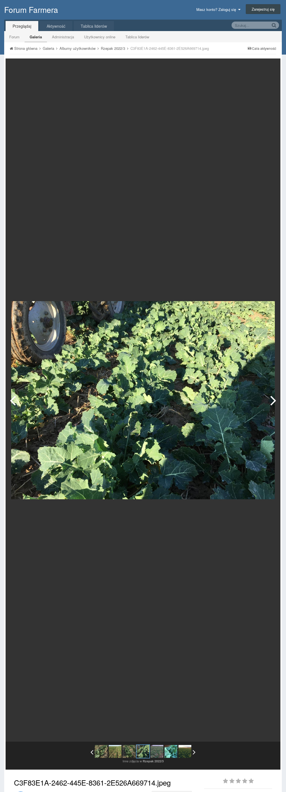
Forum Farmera (31, 9)
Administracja (63, 36)
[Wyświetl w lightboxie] (270, 67)
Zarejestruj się (263, 9)
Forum (14, 36)
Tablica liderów (137, 36)
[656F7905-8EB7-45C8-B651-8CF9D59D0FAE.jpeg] (273, 400)
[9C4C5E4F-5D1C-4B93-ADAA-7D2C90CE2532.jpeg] (101, 751)
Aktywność (56, 26)
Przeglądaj (22, 26)
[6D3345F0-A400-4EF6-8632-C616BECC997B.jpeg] (115, 751)
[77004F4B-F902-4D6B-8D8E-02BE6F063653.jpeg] (171, 751)
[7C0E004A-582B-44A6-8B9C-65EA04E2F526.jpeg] (13, 400)
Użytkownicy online (99, 36)
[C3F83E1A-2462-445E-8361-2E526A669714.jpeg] (143, 751)
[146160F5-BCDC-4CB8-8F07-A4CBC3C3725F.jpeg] (184, 751)
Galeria (36, 36)
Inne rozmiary (247, 66)
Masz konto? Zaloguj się (217, 9)
